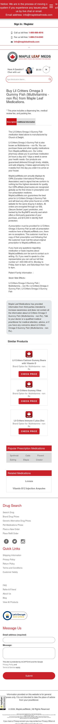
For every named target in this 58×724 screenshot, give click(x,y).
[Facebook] (6, 541)
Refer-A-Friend (9, 589)
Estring (13, 459)
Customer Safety (10, 572)
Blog (5, 597)
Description (11, 122)
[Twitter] (14, 541)
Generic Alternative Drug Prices (17, 520)
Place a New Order (11, 529)
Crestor (39, 459)
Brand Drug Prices (11, 516)
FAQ (5, 585)
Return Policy (9, 563)
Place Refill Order (10, 533)
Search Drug (8, 512)
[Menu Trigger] (51, 6)
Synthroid (14, 455)
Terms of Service (9, 667)
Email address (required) (14, 634)
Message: (7, 645)
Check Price (29, 374)
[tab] (11, 121)
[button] (3, 703)
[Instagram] (22, 541)
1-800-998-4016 (36, 32)
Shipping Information (12, 555)
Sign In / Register (24, 24)
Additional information (26, 122)
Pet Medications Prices (13, 524)
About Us (7, 593)
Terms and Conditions (12, 567)
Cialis (27, 455)
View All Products (10, 602)
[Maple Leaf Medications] (29, 57)
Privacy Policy (9, 559)
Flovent (40, 455)
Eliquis (26, 459)
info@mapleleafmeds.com (26, 41)
